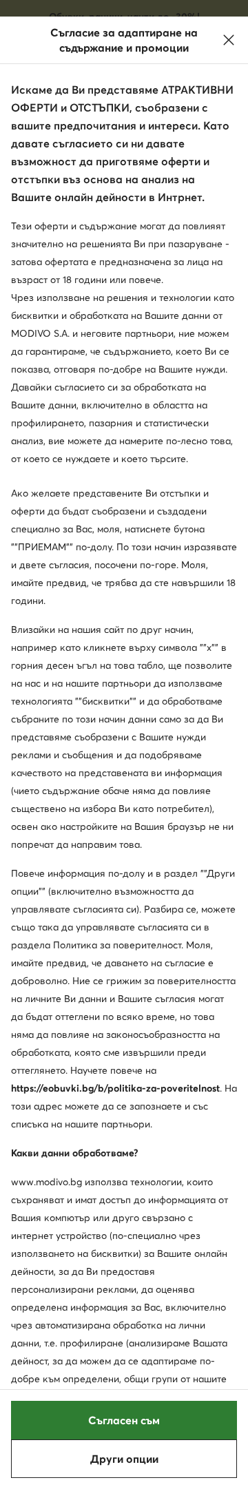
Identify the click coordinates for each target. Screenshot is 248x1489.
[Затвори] (228, 39)
